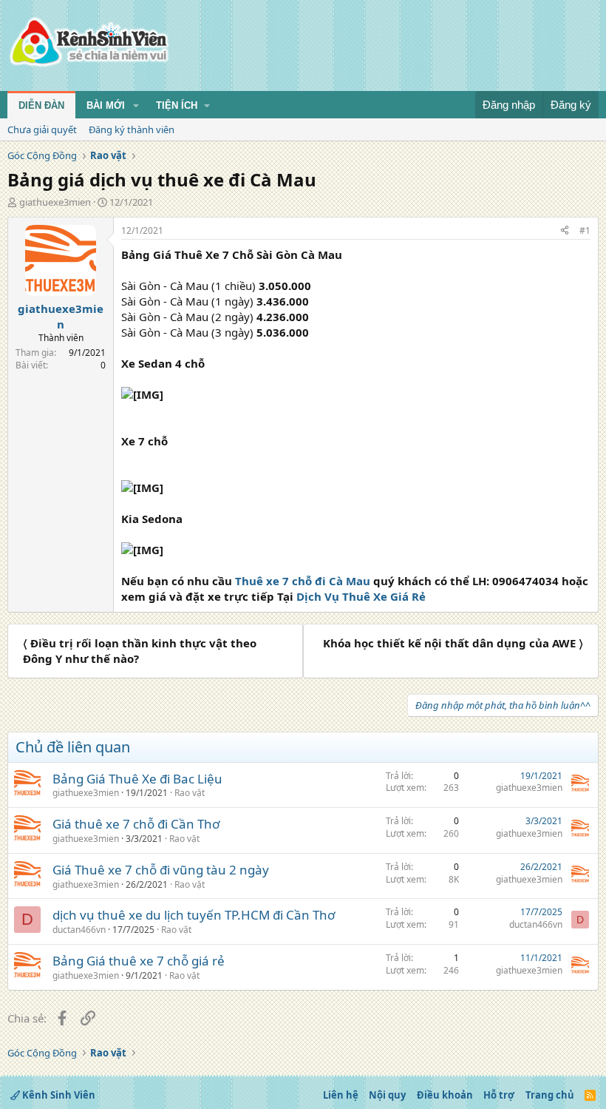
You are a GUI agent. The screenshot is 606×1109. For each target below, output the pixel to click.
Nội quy (387, 1095)
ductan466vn (79, 929)
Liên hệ (340, 1095)
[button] (136, 105)
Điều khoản (445, 1095)
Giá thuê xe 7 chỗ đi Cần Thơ (135, 823)
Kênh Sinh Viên (57, 1095)
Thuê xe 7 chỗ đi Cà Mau (302, 580)
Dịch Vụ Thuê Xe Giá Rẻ (361, 596)
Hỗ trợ (498, 1095)
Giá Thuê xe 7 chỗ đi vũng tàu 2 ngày (160, 869)
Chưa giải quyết (42, 129)
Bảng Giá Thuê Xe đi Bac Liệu (137, 778)
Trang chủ (549, 1095)
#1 (584, 230)
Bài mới (105, 105)
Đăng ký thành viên (131, 129)
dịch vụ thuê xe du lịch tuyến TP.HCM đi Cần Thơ (193, 914)
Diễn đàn (41, 105)
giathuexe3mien (55, 202)
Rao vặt (189, 792)
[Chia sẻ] (564, 231)
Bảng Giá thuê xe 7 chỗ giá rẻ (138, 960)
